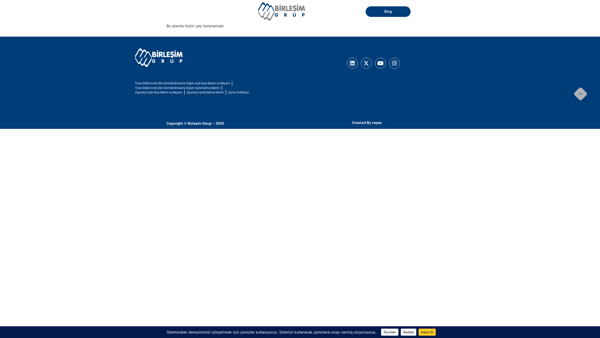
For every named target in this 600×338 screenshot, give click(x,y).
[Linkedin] (352, 63)
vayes (377, 123)
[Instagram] (394, 63)
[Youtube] (380, 63)
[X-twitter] (366, 63)
